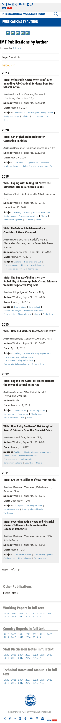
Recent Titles (9, 593)
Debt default (34, 307)
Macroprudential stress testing (16, 364)
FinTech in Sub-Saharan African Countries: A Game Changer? (24, 230)
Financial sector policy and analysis (18, 361)
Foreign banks (9, 216)
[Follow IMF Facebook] (6, 4)
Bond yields (19, 506)
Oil (22, 418)
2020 (49, 614)
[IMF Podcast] (24, 4)
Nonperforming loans (12, 220)
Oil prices (29, 220)
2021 (42, 614)
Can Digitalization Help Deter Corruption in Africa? (24, 138)
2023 (27, 614)
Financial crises (24, 314)
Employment (19, 113)
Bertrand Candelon (24, 339)
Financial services (10, 265)
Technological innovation (14, 269)
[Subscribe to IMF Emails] (28, 4)
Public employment (11, 166)
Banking (17, 213)
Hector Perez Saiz (36, 243)
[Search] (56, 14)
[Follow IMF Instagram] (13, 4)
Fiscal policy (23, 414)
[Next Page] (18, 57)
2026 (6, 614)
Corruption (18, 163)
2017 (20, 617)
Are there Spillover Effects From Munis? (33, 479)
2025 (13, 614)
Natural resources (10, 418)
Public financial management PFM (37, 166)
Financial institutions (41, 213)
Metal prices (36, 414)
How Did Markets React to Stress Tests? (33, 331)
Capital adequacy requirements (37, 353)
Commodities (20, 411)
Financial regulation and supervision (18, 357)
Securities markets (11, 509)
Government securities (28, 216)
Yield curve (8, 513)
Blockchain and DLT (32, 262)
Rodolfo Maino (38, 240)
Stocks (39, 463)
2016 (27, 617)
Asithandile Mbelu (35, 194)
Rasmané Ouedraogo (25, 148)
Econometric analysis (12, 311)
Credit (27, 213)
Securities (29, 463)
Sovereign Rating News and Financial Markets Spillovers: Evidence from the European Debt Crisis (28, 525)
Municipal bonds (34, 506)
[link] (8, 33)
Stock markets (40, 558)
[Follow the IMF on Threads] (16, 4)
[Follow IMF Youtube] (20, 4)
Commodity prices (37, 411)
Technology (33, 269)
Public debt (48, 314)
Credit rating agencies (43, 555)
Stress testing (38, 364)
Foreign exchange (11, 116)
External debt (9, 314)
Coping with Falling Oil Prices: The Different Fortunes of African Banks (27, 185)
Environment (8, 414)
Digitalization (32, 163)
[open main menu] (55, 6)
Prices (5, 120)
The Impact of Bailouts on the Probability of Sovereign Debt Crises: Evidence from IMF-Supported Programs (30, 281)
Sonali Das (19, 437)
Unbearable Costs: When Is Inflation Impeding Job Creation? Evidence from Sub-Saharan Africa (28, 83)
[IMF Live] (52, 718)
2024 (20, 614)
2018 (13, 617)
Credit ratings (20, 307)
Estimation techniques (33, 311)
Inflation (25, 116)
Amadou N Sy (26, 98)
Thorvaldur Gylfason (15, 396)
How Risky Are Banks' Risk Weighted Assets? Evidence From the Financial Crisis (28, 428)
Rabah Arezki (37, 392)
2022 (35, 614)
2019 (6, 617)
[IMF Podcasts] (37, 718)
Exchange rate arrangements (40, 113)
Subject (17, 48)
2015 (35, 617)
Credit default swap (22, 555)
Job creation (37, 116)
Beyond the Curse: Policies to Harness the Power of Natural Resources (28, 382)
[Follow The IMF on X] (3, 4)
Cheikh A (18, 194)
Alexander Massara (14, 243)
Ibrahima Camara (23, 94)
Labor (48, 116)
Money (44, 216)
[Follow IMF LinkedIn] (9, 4)
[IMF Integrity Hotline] (31, 4)
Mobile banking (37, 265)
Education (45, 163)
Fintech (24, 265)
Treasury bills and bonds (32, 509)
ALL (42, 617)
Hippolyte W (20, 292)
